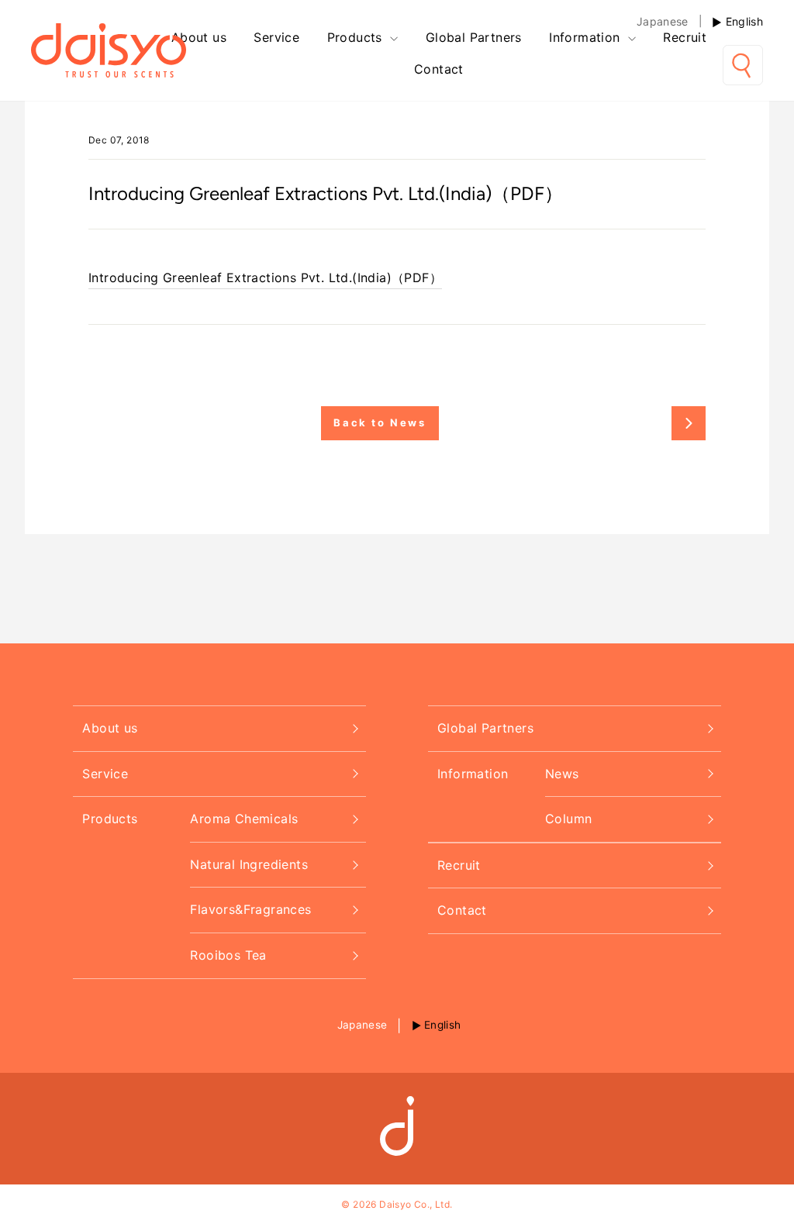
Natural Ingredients (249, 864)
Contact (439, 69)
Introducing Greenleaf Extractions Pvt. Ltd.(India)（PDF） (265, 277)
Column (568, 818)
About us (198, 37)
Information (586, 37)
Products (357, 37)
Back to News (379, 422)
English (744, 21)
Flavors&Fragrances (250, 909)
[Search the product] (743, 65)
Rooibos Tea (228, 955)
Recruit (684, 37)
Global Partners (474, 37)
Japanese (663, 21)
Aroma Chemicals (244, 818)
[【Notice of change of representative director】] (688, 423)
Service (276, 37)
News (562, 773)
